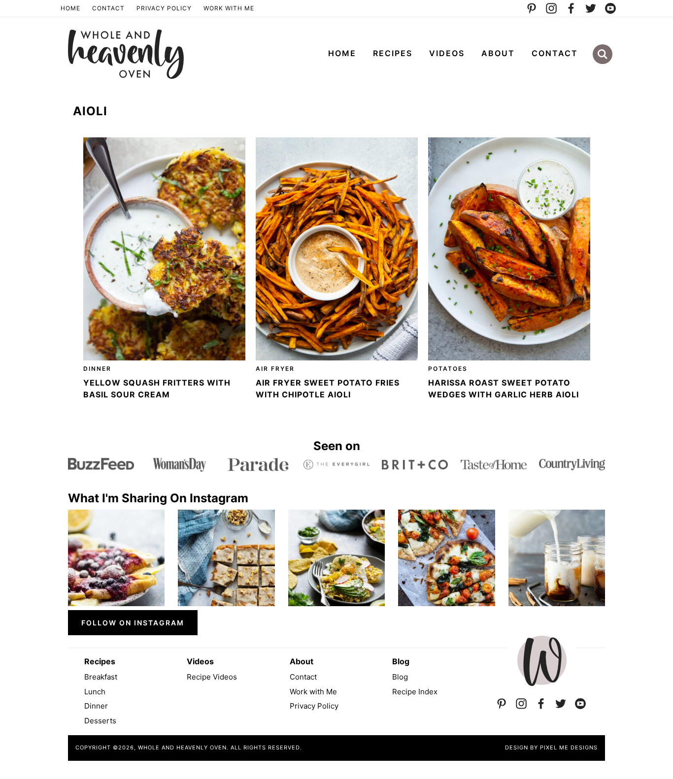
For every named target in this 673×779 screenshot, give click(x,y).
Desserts (100, 720)
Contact (108, 8)
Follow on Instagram (132, 622)
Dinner (97, 368)
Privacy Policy (164, 8)
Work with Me (313, 691)
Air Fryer (275, 368)
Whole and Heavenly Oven (126, 54)
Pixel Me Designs (569, 747)
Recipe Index (414, 691)
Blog (400, 677)
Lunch (94, 691)
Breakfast (100, 677)
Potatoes (448, 368)
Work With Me (228, 8)
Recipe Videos (212, 677)
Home (70, 8)
